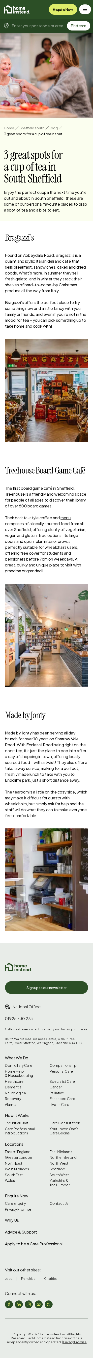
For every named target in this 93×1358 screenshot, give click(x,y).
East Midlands (61, 1152)
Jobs (8, 1279)
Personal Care (61, 1071)
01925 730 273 (19, 1018)
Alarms (10, 1104)
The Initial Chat (17, 1123)
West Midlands (17, 1169)
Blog (54, 128)
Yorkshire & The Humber (60, 1182)
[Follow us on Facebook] (9, 1304)
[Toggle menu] (85, 9)
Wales (10, 1180)
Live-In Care (59, 1104)
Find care (78, 25)
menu (66, 517)
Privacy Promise (18, 1209)
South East (14, 1175)
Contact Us (59, 1203)
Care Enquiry (15, 1203)
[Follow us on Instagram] (29, 1304)
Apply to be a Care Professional (33, 1243)
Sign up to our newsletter (47, 987)
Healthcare (14, 1081)
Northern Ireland (63, 1157)
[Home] (17, 9)
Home (9, 128)
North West (59, 1163)
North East (13, 1163)
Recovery (13, 1099)
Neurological (16, 1093)
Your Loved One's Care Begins (64, 1131)
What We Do (16, 1057)
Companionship (63, 1065)
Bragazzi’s (65, 255)
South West (59, 1175)
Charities (51, 1279)
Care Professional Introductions (20, 1131)
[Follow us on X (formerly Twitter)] (49, 1304)
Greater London (18, 1157)
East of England (18, 1152)
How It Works (17, 1115)
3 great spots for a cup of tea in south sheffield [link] (35, 134)
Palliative (57, 1093)
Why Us (12, 1220)
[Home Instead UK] (18, 967)
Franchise (28, 1279)
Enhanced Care (62, 1099)
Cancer (56, 1087)
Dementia (13, 1087)
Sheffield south (32, 128)
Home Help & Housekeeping (19, 1073)
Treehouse (15, 494)
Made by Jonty (18, 732)
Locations (14, 1144)
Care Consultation (65, 1123)
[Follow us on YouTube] (39, 1304)
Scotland (57, 1169)
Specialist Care (62, 1081)
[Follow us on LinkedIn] (19, 1304)
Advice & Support (21, 1232)
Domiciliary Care (18, 1065)
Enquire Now (63, 9)
